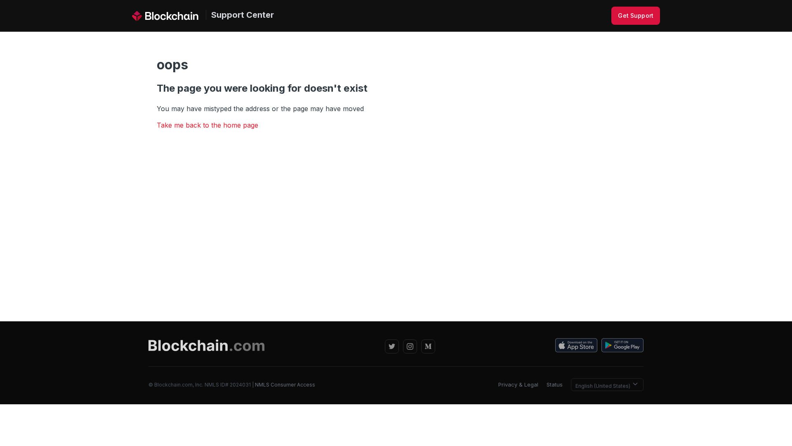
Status (555, 384)
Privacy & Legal (518, 384)
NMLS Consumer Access (285, 385)
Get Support (635, 15)
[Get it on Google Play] (622, 346)
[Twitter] (392, 346)
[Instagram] (410, 346)
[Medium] (428, 346)
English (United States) (603, 386)
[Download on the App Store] (576, 346)
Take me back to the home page (207, 125)
